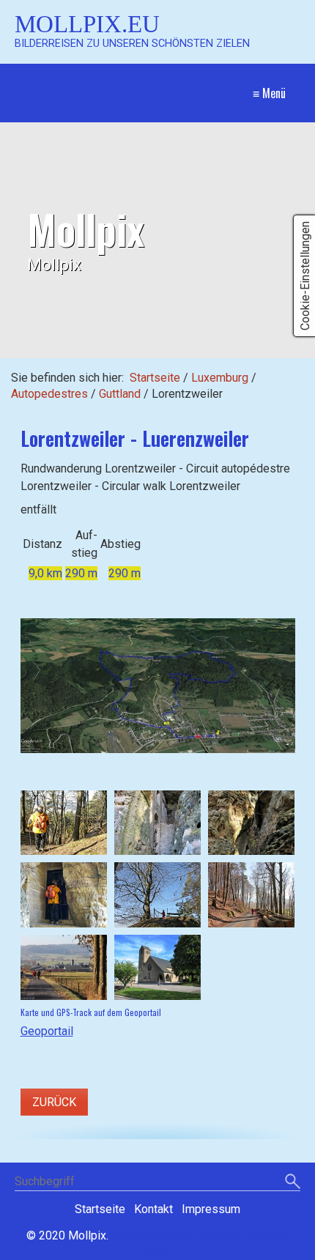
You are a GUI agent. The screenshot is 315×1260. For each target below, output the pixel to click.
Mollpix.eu (87, 23)
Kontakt (153, 1209)
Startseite (155, 378)
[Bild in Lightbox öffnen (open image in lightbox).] (158, 685)
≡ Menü (269, 93)
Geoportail (47, 1031)
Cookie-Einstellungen (305, 275)
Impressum (211, 1209)
